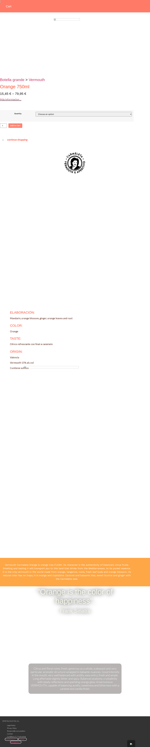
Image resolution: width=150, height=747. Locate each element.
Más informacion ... (10, 99)
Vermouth (37, 80)
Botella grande (12, 80)
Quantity (17, 113)
